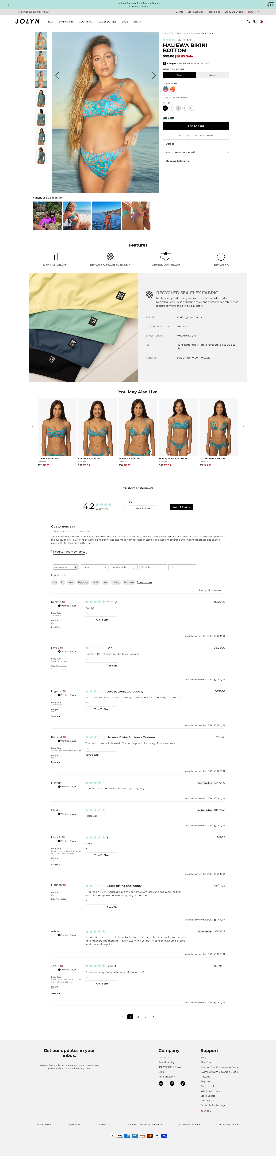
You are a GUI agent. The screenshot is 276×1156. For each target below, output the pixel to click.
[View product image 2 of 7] (41, 68)
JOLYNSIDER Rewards (172, 1067)
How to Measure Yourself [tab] (180, 152)
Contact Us (207, 1100)
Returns (205, 1076)
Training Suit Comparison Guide (220, 1067)
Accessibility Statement (190, 1124)
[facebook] (172, 1084)
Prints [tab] (179, 75)
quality (116, 582)
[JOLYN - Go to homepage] (27, 22)
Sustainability (167, 1062)
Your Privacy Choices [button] (228, 1124)
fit (62, 582)
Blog (161, 1071)
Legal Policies (74, 1124)
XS (165, 108)
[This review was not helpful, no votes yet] (221, 635)
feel (105, 582)
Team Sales (213, 11)
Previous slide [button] (8, 5)
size (55, 582)
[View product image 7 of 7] (41, 163)
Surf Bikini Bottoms (181, 33)
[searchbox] (62, 567)
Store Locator (195, 11)
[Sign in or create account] (255, 21)
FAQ (203, 1057)
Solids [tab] (212, 75)
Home (166, 33)
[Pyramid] (173, 89)
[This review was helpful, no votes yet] (215, 635)
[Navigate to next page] (153, 1016)
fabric (96, 582)
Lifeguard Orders (233, 11)
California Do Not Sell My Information (145, 1124)
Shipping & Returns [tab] (177, 161)
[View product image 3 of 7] (41, 87)
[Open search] (248, 21)
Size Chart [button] (168, 117)
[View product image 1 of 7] (41, 49)
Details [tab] (170, 143)
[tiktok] (182, 1084)
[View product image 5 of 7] (41, 125)
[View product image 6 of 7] (41, 144)
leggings (83, 582)
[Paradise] (166, 89)
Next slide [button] (268, 5)
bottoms (129, 582)
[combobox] (94, 567)
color (71, 582)
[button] (261, 25)
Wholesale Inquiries (212, 1090)
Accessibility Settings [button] (213, 1105)
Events (179, 11)
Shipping (206, 1081)
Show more (144, 582)
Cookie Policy (103, 1124)
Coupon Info (208, 1086)
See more (55, 627)
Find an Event (167, 1076)
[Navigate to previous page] (123, 1016)
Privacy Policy (44, 1124)
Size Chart (207, 1062)
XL (191, 108)
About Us (164, 1057)
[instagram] (161, 1084)
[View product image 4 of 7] (41, 106)
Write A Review (181, 507)
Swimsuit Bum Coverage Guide (219, 1071)
